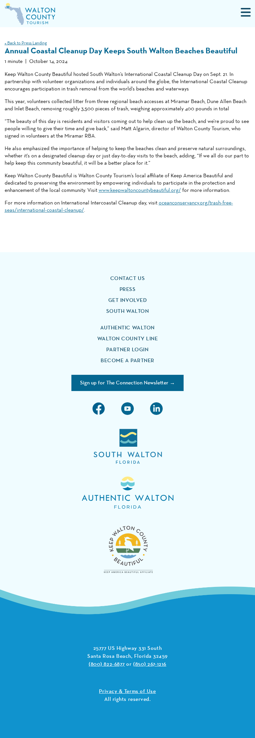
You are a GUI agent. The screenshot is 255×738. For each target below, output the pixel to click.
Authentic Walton (127, 328)
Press (128, 289)
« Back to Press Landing (26, 43)
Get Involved (127, 300)
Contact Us (127, 278)
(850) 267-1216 (149, 664)
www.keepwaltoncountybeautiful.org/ (140, 190)
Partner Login (127, 350)
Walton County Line (127, 339)
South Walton (127, 311)
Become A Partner (127, 361)
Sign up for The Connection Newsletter (124, 383)
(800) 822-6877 (107, 664)
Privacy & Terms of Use (127, 691)
